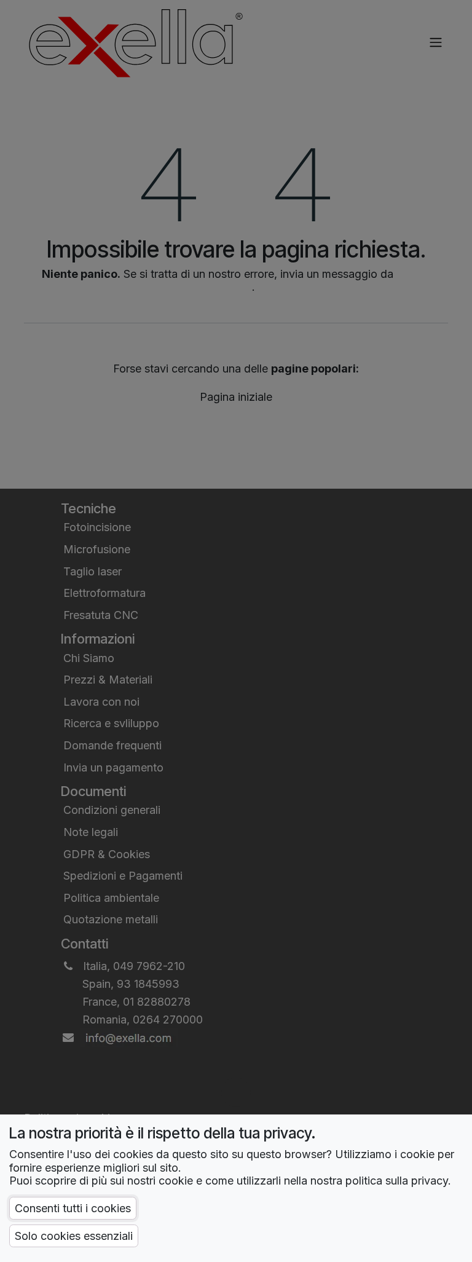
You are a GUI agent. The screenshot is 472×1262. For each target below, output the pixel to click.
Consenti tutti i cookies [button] (73, 1208)
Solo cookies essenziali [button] (74, 1235)
